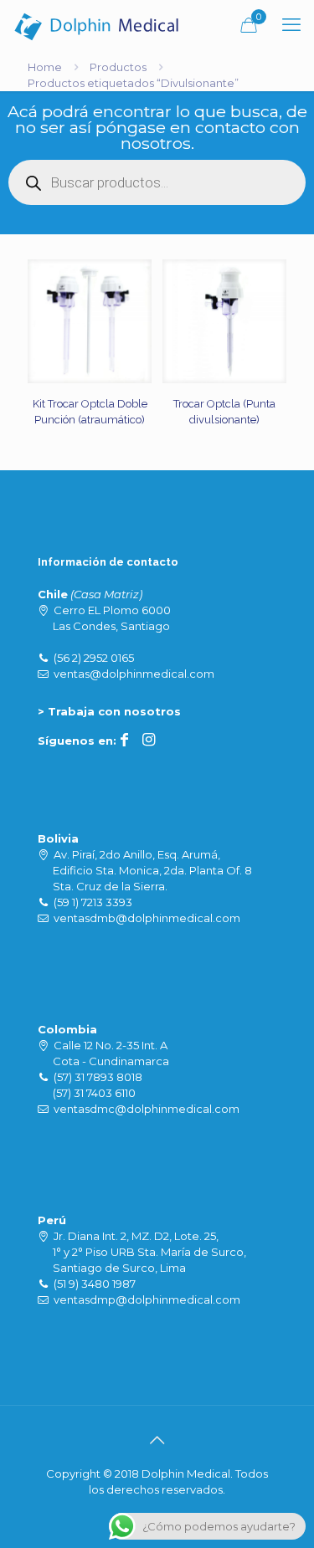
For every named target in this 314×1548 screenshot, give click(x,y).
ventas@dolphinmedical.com (134, 673)
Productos (118, 67)
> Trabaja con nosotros (109, 711)
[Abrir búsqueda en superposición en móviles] (157, 182)
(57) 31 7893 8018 (98, 1077)
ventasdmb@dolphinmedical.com (147, 918)
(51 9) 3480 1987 (95, 1283)
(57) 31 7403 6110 (94, 1092)
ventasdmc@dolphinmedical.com (146, 1108)
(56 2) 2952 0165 (94, 657)
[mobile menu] (291, 25)
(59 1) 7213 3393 (93, 902)
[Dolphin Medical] (96, 25)
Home (45, 67)
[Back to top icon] (157, 1440)
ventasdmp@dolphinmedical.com (147, 1299)
